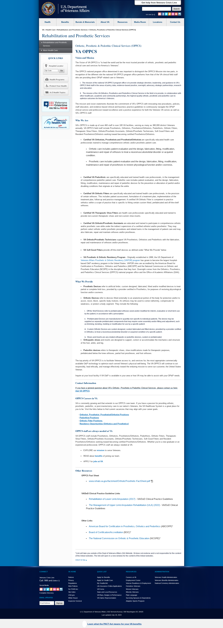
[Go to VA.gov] (65, 9)
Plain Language (131, 595)
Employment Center (133, 580)
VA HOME (72, 572)
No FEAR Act (73, 589)
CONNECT (43, 572)
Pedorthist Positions (89, 418)
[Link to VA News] (169, 14)
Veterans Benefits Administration (166, 580)
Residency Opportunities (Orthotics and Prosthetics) (104, 424)
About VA (105, 22)
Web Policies (73, 586)
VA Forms (100, 589)
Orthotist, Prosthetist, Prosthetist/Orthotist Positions (104, 415)
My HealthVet (102, 583)
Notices (71, 577)
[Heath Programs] (56, 79)
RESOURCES (131, 572)
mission (100, 450)
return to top (80, 560)
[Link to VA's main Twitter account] (166, 14)
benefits (98, 456)
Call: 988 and (45, 580)
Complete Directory (46, 593)
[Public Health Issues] (56, 86)
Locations (157, 22)
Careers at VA (131, 577)
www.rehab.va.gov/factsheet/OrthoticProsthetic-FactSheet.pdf (119, 481)
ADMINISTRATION (162, 572)
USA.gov (71, 595)
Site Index (72, 592)
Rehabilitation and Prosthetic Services (72, 30)
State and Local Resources (107, 592)
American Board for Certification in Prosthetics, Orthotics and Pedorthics (124, 526)
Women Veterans (132, 589)
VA (43, 30)
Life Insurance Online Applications (109, 586)
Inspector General (75, 601)
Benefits (65, 22)
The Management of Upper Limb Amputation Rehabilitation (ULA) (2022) (124, 505)
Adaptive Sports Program (135, 601)
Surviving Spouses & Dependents (138, 598)
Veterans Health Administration (166, 577)
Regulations (72, 583)
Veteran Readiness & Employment (138, 583)
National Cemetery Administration (167, 583)
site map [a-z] (150, 14)
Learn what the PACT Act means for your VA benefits (114, 624)
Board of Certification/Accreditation (106, 532)
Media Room (140, 22)
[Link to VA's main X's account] (47, 589)
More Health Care (50, 50)
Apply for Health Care (105, 580)
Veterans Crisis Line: (47, 577)
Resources (122, 22)
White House (73, 598)
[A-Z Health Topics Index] (56, 92)
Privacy (71, 580)
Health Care (50, 30)
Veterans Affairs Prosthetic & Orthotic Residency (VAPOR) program (110, 260)
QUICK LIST (102, 572)
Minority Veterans (132, 592)
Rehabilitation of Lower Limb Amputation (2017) (112, 499)
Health (48, 22)
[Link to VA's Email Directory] (159, 14)
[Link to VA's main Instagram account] (179, 14)
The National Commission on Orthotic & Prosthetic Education (119, 538)
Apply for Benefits (103, 577)
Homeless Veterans (133, 586)
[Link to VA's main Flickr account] (173, 14)
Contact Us (175, 22)
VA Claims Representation (106, 598)
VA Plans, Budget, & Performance (109, 595)
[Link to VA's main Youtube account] (176, 14)
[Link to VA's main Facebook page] (163, 14)
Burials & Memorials (85, 22)
